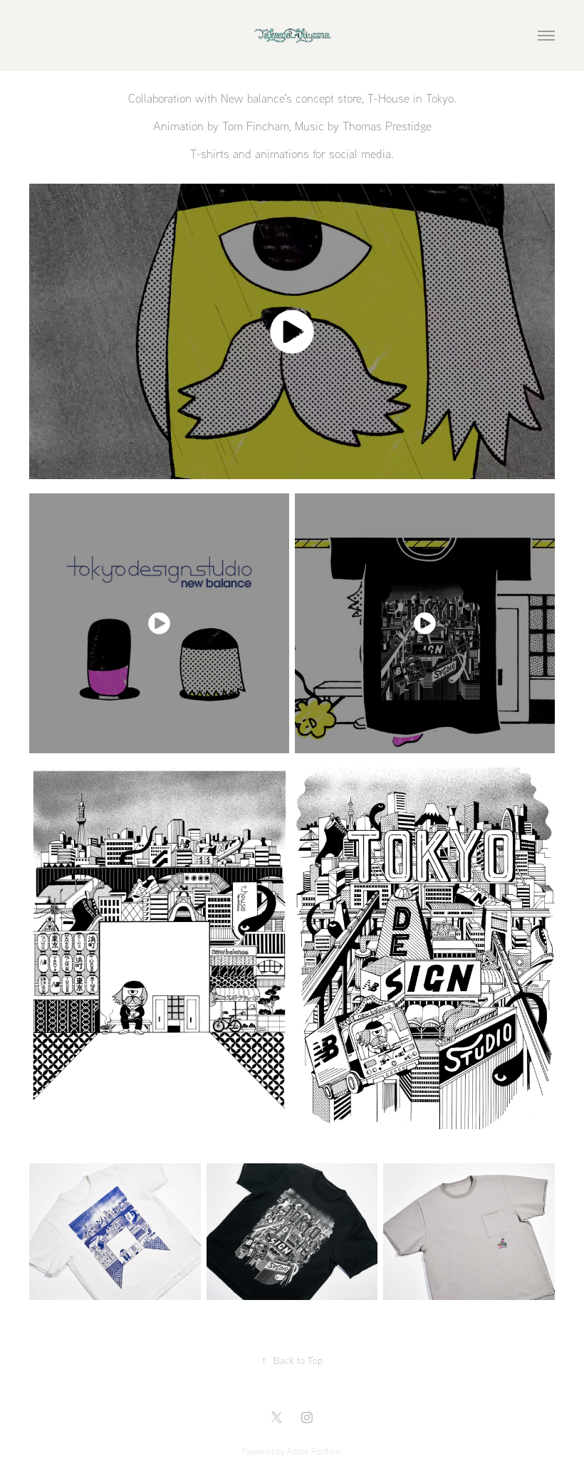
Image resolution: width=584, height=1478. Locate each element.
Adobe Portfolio (314, 1451)
